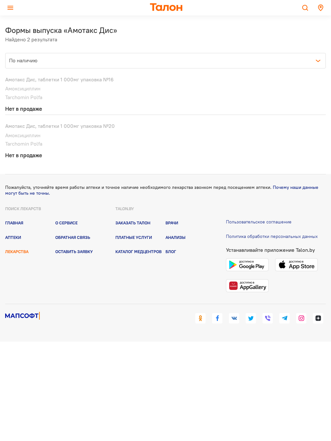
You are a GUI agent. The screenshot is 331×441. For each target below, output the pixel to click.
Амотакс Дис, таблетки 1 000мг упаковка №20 (60, 126)
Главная (14, 222)
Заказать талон (132, 222)
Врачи (172, 222)
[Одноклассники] (200, 318)
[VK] (234, 318)
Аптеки (13, 237)
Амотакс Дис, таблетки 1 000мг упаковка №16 (59, 79)
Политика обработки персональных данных (272, 236)
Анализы (176, 237)
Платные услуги (133, 237)
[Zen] (318, 318)
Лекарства (16, 251)
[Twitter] (251, 318)
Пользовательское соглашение (259, 222)
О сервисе (66, 222)
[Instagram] (301, 318)
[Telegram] (284, 318)
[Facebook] (217, 318)
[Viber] (267, 318)
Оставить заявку (74, 251)
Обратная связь (72, 237)
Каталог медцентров (138, 251)
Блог (171, 251)
